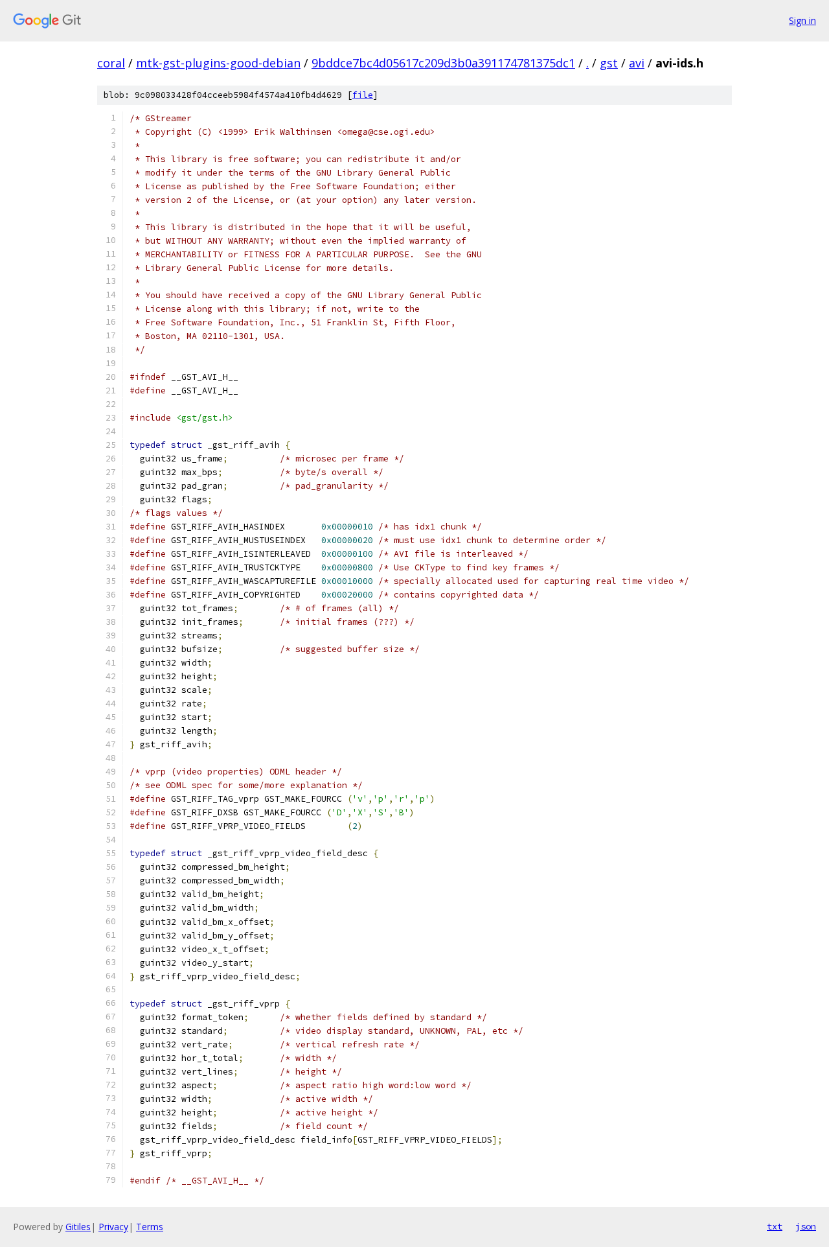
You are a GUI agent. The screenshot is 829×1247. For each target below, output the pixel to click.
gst (609, 63)
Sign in (802, 20)
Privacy (113, 1226)
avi (636, 63)
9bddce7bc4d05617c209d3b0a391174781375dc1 (443, 63)
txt (774, 1226)
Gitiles (78, 1226)
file (362, 94)
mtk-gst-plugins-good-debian (218, 63)
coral (111, 63)
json (805, 1226)
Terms (149, 1226)
